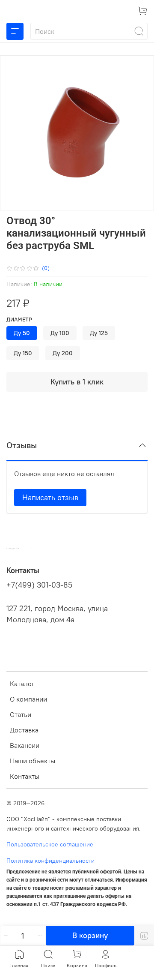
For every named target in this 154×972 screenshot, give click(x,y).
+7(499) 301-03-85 (39, 585)
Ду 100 (59, 333)
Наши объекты (32, 760)
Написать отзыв (50, 497)
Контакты (24, 776)
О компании (28, 699)
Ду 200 (63, 353)
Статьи (20, 714)
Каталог (22, 683)
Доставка (24, 730)
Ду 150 (23, 353)
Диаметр (19, 319)
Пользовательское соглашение (49, 844)
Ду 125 (99, 333)
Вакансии (24, 745)
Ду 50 (22, 333)
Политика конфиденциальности (50, 860)
